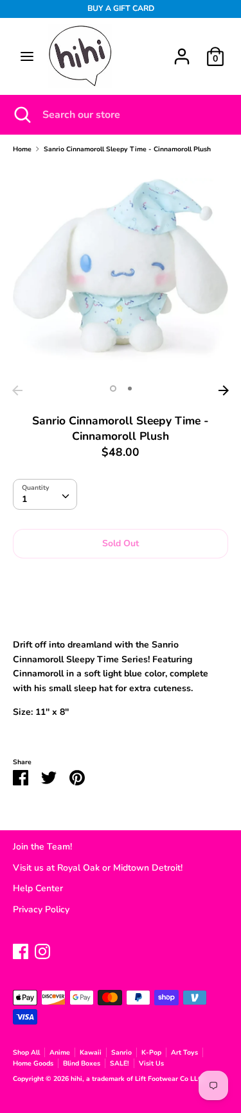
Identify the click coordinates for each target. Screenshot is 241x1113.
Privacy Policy (41, 909)
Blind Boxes (81, 1063)
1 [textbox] (24, 499)
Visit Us (151, 1063)
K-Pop (151, 1052)
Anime (59, 1052)
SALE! (119, 1063)
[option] (120, 271)
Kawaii (91, 1052)
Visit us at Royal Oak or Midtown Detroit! (98, 868)
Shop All (26, 1052)
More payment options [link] (121, 612)
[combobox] (45, 494)
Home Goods (33, 1063)
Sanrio (121, 1052)
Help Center (38, 888)
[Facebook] (20, 950)
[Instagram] (42, 950)
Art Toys (184, 1052)
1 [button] (113, 388)
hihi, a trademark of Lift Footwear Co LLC (137, 1079)
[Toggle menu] (27, 56)
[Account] (182, 50)
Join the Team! (42, 847)
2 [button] (130, 388)
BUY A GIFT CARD (120, 8)
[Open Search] (21, 114)
